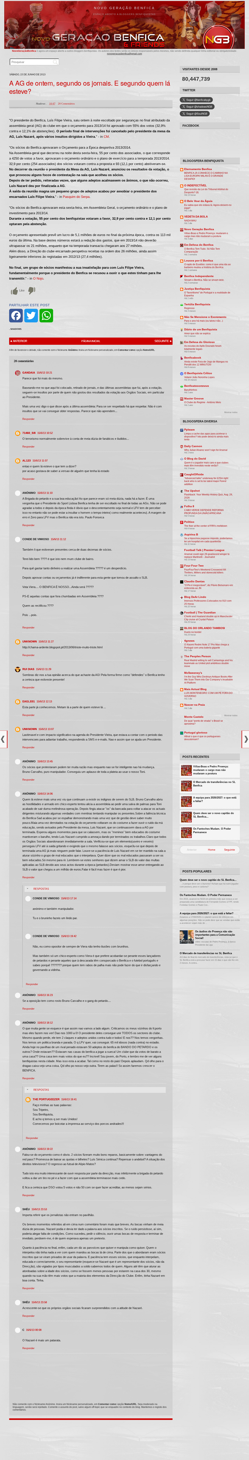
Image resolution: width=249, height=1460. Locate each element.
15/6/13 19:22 (45, 1149)
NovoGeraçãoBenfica (24, 51)
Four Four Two (194, 565)
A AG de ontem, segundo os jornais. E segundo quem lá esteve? (89, 87)
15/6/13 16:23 (45, 995)
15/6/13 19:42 (68, 936)
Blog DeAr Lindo (195, 597)
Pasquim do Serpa (76, 197)
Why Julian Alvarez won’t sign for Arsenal (205, 450)
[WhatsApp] (46, 315)
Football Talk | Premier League (204, 550)
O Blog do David (195, 458)
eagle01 (28, 701)
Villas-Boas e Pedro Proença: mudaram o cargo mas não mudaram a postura (210, 770)
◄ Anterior (18, 341)
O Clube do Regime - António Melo (202, 402)
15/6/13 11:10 (45, 492)
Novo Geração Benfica (124, 8)
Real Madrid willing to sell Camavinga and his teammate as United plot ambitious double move (208, 663)
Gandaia (28, 372)
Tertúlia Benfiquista (197, 304)
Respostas (41, 888)
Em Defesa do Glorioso (199, 342)
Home (211, 849)
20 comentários (66, 103)
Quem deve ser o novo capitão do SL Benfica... (213, 815)
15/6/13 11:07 (40, 460)
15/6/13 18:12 (45, 1022)
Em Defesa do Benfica (198, 244)
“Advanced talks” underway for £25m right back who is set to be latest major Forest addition (206, 481)
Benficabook (192, 357)
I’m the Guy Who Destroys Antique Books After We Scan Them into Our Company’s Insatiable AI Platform (208, 680)
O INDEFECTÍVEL (195, 185)
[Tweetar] (31, 315)
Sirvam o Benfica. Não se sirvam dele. (204, 280)
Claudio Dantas (194, 581)
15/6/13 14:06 (45, 793)
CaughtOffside (194, 474)
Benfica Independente (199, 276)
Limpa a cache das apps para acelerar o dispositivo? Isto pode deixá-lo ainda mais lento (206, 437)
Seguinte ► (163, 341)
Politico (189, 521)
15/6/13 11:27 (46, 641)
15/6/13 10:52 (45, 433)
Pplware (189, 429)
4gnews (189, 640)
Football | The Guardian (200, 612)
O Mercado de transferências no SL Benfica (214, 784)
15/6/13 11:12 (58, 539)
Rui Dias (28, 669)
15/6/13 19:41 (69, 1099)
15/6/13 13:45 (45, 761)
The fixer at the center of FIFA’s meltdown (205, 526)
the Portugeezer (46, 1099)
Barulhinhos (190, 390)
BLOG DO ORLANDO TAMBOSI (204, 628)
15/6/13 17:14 (68, 898)
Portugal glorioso (195, 732)
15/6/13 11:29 (43, 669)
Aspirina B (191, 534)
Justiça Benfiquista (197, 288)
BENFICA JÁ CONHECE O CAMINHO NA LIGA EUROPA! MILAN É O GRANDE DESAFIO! (206, 176)
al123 (26, 460)
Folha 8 (189, 506)
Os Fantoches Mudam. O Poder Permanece (212, 830)
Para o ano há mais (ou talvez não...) (203, 321)
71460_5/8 (29, 432)
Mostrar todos (231, 412)
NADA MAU (190, 220)
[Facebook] (16, 315)
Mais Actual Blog (195, 689)
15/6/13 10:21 (44, 372)
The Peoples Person (197, 656)
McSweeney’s (193, 672)
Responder (28, 419)
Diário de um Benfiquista (200, 329)
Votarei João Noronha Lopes (199, 377)
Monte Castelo (193, 716)
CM (106, 137)
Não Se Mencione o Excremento (205, 317)
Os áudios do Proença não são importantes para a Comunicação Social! (215, 935)
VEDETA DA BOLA (196, 216)
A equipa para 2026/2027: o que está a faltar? (214, 799)
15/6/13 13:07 (46, 729)
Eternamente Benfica (198, 169)
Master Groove (194, 398)
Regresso (189, 308)
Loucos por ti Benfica (198, 260)
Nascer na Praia (194, 704)
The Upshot (192, 490)
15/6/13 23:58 (39, 1302)
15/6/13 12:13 (44, 701)
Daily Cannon (193, 446)
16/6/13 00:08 (33, 1329)
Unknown (29, 641)
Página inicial (90, 341)
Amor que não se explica (197, 333)
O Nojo (38, 278)
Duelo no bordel (192, 632)
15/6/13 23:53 (39, 1209)
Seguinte (229, 849)
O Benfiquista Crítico (198, 373)
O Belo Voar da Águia (198, 201)
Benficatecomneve (196, 385)
